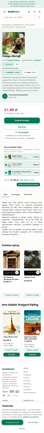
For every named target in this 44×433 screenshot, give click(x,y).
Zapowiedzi (27, 390)
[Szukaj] (39, 17)
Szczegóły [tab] (16, 194)
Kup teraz (22, 127)
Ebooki (25, 372)
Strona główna (7, 25)
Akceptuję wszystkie (12, 422)
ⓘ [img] (24, 113)
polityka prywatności (31, 417)
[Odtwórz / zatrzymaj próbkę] (4, 96)
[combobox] (22, 17)
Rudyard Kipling (13, 60)
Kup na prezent (23, 132)
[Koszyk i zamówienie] (39, 11)
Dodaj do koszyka (22, 120)
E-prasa (26, 378)
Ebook (31, 72)
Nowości (26, 387)
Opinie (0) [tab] (28, 194)
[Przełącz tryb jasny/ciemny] (29, 11)
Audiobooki (27, 375)
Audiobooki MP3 (18, 25)
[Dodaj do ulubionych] (17, 272)
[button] (21, 36)
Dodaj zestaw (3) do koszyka (28, 184)
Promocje (26, 381)
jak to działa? (30, 138)
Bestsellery (27, 384)
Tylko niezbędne (33, 422)
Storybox (37, 60)
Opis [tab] (5, 194)
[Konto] (34, 11)
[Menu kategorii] (4, 11)
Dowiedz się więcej (11, 295)
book (14, 11)
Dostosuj (22, 428)
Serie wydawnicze (29, 392)
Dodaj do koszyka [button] (11, 350)
